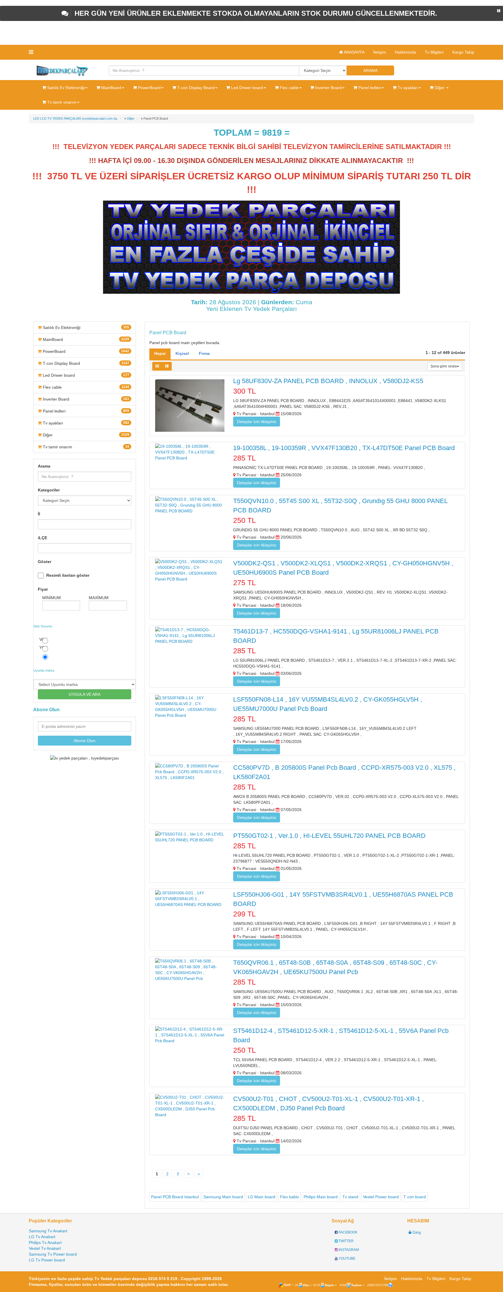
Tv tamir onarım (85, 447)
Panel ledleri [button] (369, 87)
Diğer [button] (439, 87)
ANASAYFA (353, 52)
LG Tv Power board (47, 1260)
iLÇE (42, 537)
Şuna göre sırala (444, 366)
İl (39, 514)
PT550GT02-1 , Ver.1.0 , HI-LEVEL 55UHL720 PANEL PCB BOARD (329, 835)
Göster (44, 561)
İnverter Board (85, 399)
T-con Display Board (85, 363)
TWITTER (346, 1241)
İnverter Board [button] (328, 87)
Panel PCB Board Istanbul (175, 1196)
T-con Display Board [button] (195, 87)
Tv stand (350, 1196)
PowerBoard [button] (149, 87)
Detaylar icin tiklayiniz (256, 421)
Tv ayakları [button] (407, 87)
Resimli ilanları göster (67, 575)
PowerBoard (85, 351)
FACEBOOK (347, 1232)
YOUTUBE (346, 1258)
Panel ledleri (85, 411)
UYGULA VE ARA (84, 694)
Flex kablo (289, 1196)
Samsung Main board (223, 1196)
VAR (43, 639)
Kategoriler (49, 490)
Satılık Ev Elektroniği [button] (65, 87)
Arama (44, 466)
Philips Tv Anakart (45, 1242)
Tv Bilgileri (434, 52)
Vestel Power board (381, 1196)
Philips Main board (321, 1196)
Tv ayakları (85, 423)
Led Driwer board (85, 375)
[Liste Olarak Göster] (167, 366)
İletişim (379, 52)
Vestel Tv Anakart (45, 1248)
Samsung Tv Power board (53, 1254)
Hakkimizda (405, 52)
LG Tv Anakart (42, 1236)
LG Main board (261, 1196)
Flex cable (85, 387)
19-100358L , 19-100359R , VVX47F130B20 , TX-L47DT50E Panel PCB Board (344, 448)
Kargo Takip (463, 52)
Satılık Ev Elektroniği (85, 327)
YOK (43, 647)
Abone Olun (84, 740)
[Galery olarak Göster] (157, 366)
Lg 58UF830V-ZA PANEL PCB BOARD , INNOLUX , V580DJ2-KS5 (328, 381)
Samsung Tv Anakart (48, 1231)
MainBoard (85, 339)
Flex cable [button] (289, 87)
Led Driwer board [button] (246, 87)
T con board (414, 1196)
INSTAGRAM (348, 1250)
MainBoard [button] (110, 87)
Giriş (416, 1232)
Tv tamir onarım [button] (61, 102)
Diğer (85, 435)
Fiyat (43, 589)
